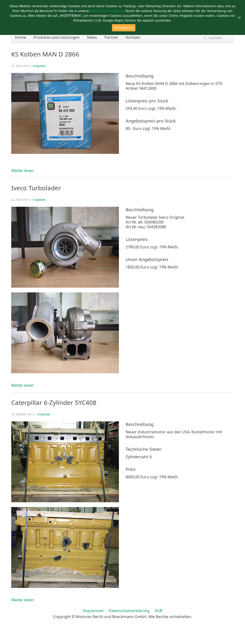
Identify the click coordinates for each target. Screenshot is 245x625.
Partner (111, 37)
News (92, 37)
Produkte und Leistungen (56, 37)
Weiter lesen (22, 170)
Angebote (39, 66)
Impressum (93, 610)
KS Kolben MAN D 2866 (45, 54)
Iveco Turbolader (36, 188)
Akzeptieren (123, 28)
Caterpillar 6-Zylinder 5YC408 (53, 402)
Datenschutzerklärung (129, 610)
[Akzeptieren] (239, 17)
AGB (158, 610)
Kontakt (133, 37)
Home (20, 37)
